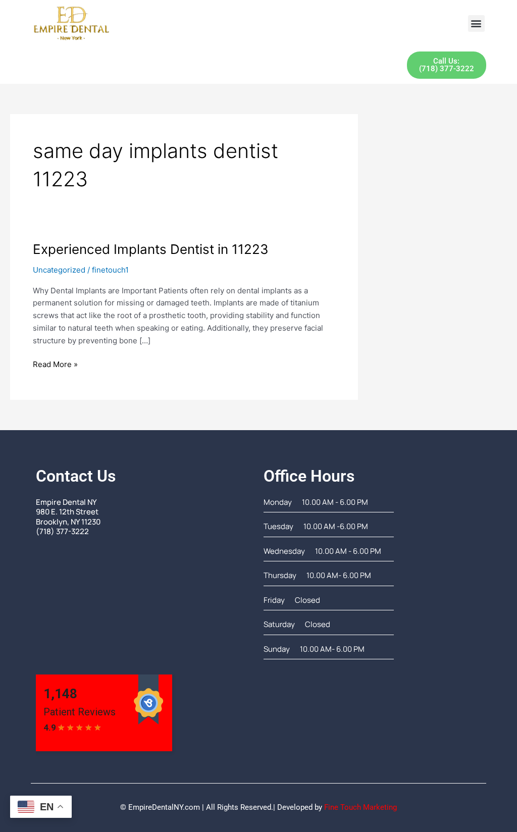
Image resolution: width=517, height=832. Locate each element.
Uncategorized (59, 270)
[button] (476, 23)
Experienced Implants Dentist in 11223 (151, 249)
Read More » (55, 363)
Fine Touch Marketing (360, 807)
